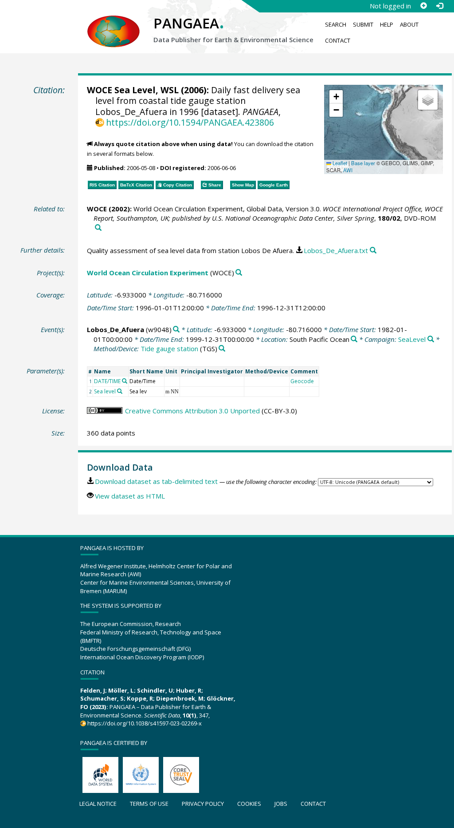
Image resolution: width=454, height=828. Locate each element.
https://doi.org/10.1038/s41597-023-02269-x (144, 723)
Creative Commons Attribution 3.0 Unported (192, 410)
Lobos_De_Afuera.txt (336, 250)
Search (335, 24)
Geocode (302, 381)
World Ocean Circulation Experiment (147, 272)
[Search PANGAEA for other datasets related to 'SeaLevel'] (430, 339)
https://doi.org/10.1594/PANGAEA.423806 (190, 122)
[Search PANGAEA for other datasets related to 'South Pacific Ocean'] (354, 339)
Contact (337, 40)
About (409, 24)
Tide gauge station (169, 348)
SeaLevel (412, 339)
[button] (336, 96)
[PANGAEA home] (113, 22)
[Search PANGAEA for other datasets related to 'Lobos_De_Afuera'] (176, 329)
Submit (363, 24)
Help (386, 24)
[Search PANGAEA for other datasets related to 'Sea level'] (119, 391)
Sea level (105, 391)
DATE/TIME (107, 381)
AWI (347, 170)
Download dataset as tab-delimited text (156, 481)
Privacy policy (203, 804)
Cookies (249, 804)
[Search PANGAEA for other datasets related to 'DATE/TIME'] (124, 381)
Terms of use (149, 804)
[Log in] (439, 5)
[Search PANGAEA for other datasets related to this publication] (98, 228)
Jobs (280, 804)
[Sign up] (423, 5)
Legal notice (98, 804)
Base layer (363, 162)
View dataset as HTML (130, 495)
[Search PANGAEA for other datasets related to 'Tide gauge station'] (222, 348)
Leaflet (339, 162)
